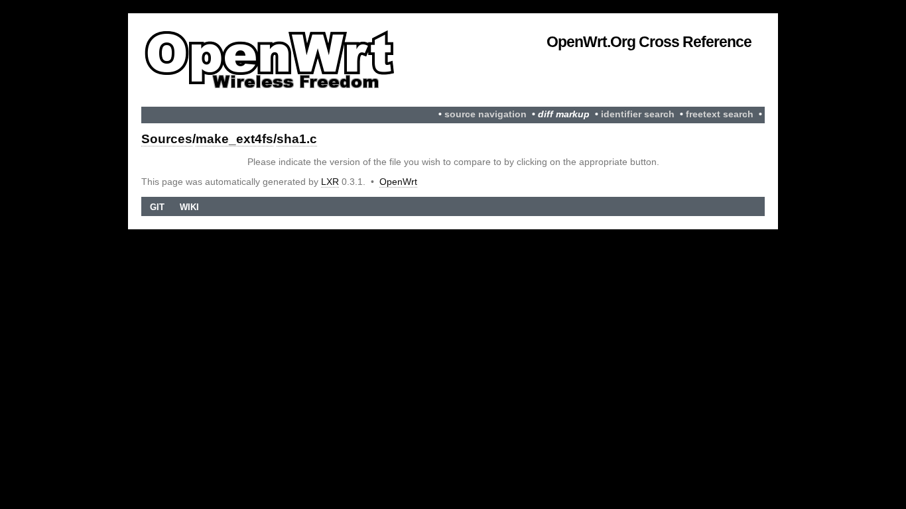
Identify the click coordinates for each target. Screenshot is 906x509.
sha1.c (297, 139)
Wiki (189, 207)
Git (157, 207)
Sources (166, 139)
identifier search (638, 114)
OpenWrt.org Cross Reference (649, 41)
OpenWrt (398, 181)
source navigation (485, 114)
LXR (330, 181)
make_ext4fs (234, 139)
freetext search (719, 114)
